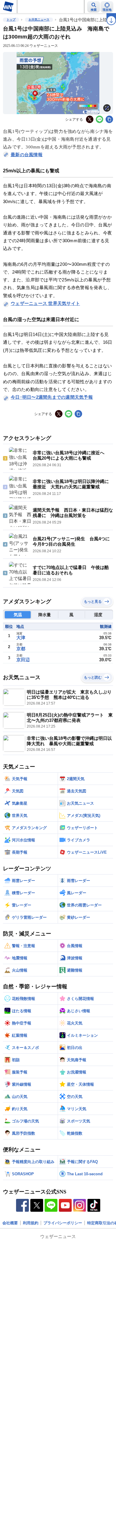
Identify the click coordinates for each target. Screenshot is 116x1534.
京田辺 (23, 659)
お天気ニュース (39, 19)
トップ (11, 19)
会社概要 (10, 1223)
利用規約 (30, 1223)
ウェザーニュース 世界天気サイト (45, 303)
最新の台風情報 (27, 154)
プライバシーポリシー (62, 1223)
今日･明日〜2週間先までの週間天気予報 (52, 397)
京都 (20, 648)
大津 (20, 637)
